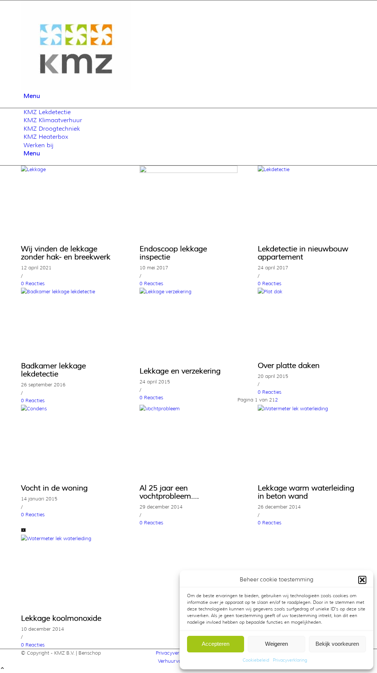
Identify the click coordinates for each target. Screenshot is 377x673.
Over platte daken (289, 365)
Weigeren (276, 644)
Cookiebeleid (256, 660)
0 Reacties (33, 283)
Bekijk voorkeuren (337, 644)
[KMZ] (76, 88)
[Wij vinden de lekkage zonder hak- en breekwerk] (70, 169)
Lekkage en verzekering (180, 370)
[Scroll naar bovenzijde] (2, 669)
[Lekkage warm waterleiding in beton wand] (307, 408)
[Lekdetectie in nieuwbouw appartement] (307, 169)
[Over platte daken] (307, 291)
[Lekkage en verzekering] (189, 291)
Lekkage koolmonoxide (61, 618)
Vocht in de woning (54, 488)
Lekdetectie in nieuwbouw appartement (303, 252)
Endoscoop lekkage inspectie (173, 252)
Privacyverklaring (290, 660)
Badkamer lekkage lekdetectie (53, 369)
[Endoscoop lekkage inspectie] (189, 171)
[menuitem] (190, 96)
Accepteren (215, 644)
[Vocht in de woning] (70, 408)
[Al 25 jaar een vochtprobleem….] (189, 408)
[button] (362, 580)
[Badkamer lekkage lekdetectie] (70, 291)
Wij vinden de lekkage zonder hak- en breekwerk (65, 252)
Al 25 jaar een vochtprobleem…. (169, 492)
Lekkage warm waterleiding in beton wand (306, 492)
